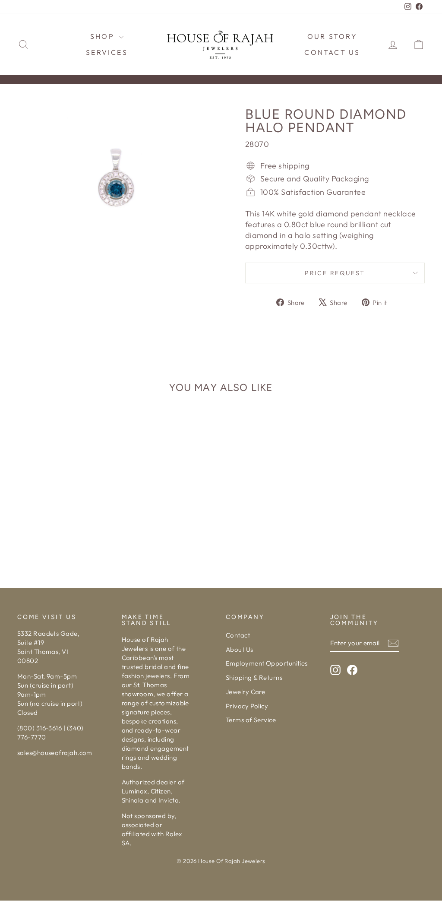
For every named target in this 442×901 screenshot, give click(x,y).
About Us (239, 649)
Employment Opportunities (267, 663)
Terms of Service (251, 720)
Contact (238, 635)
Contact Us (332, 52)
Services (107, 52)
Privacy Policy (247, 706)
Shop (103, 36)
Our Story (332, 36)
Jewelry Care (245, 692)
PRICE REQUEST (335, 273)
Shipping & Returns (254, 677)
